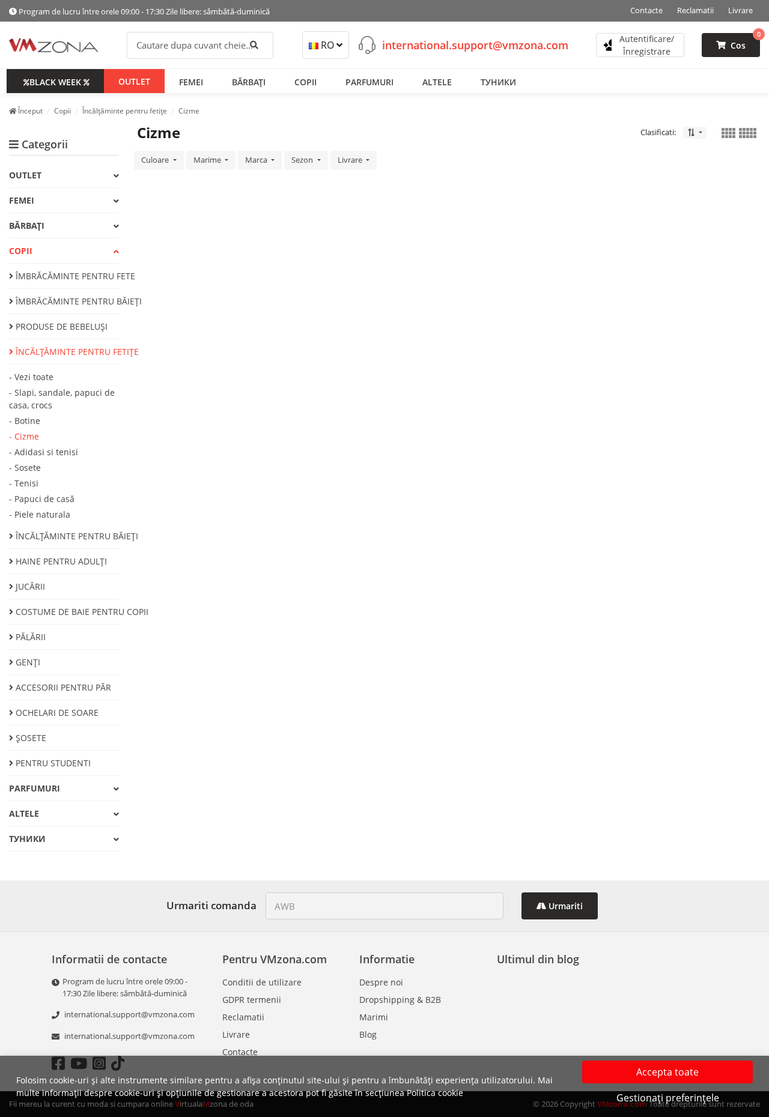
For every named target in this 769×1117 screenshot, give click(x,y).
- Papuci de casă (41, 498)
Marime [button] (208, 159)
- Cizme (24, 436)
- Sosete (25, 467)
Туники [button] (498, 81)
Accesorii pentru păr (62, 687)
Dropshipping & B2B (400, 999)
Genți (26, 662)
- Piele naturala (39, 514)
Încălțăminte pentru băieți (66, 536)
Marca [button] (257, 159)
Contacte (646, 10)
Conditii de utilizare (262, 982)
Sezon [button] (303, 159)
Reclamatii (695, 10)
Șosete (29, 737)
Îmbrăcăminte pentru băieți (66, 301)
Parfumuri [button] (369, 81)
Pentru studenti (52, 763)
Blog (368, 1034)
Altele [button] (437, 81)
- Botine (24, 420)
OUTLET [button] (134, 80)
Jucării (29, 586)
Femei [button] (191, 81)
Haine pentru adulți (60, 561)
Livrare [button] (351, 159)
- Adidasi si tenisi (43, 452)
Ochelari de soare (56, 712)
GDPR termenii (251, 999)
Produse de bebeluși (60, 326)
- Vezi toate (31, 377)
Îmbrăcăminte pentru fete (66, 276)
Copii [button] (305, 81)
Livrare (740, 10)
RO (327, 45)
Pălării (29, 637)
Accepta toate (667, 1072)
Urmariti (564, 906)
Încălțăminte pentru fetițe (66, 351)
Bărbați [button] (249, 81)
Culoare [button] (156, 159)
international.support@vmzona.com (475, 44)
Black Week (55, 81)
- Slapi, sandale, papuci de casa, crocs (62, 399)
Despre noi (381, 982)
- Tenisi (23, 483)
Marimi (373, 1017)
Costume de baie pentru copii (66, 611)
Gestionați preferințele (667, 1097)
